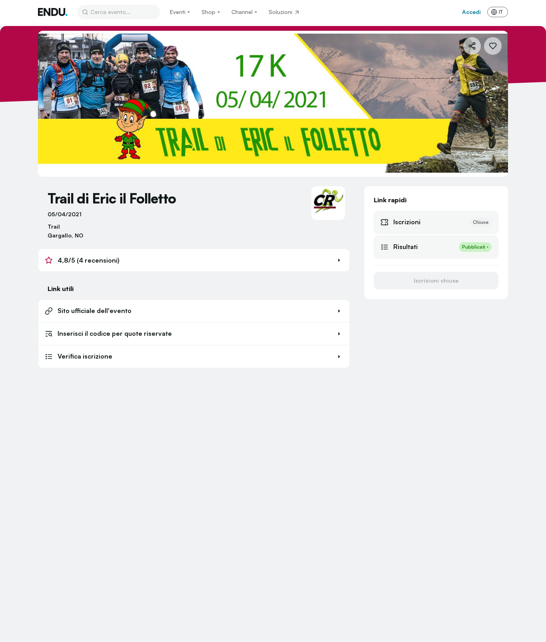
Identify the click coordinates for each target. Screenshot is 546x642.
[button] (193, 260)
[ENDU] (53, 12)
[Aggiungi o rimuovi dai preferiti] (493, 46)
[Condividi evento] (472, 46)
